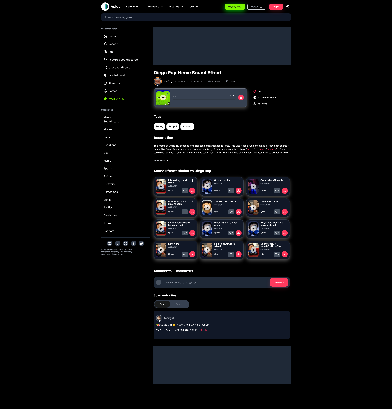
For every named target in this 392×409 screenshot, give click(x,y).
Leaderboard (116, 75)
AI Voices (114, 83)
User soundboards (120, 67)
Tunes (107, 223)
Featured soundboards (123, 59)
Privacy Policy (126, 252)
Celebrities (110, 215)
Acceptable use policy (110, 252)
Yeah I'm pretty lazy (225, 201)
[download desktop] (241, 97)
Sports (108, 168)
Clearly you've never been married (179, 223)
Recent (113, 44)
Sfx (106, 152)
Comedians (111, 192)
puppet (172, 126)
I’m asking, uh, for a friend (224, 245)
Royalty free (116, 98)
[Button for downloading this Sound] (192, 191)
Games (112, 91)
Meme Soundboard (111, 119)
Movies (108, 129)
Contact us (118, 254)
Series (107, 199)
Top (110, 52)
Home (112, 36)
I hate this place (269, 201)
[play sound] (163, 97)
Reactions (110, 145)
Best (162, 304)
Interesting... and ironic (177, 181)
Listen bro (173, 244)
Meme (107, 160)
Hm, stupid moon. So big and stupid (271, 223)
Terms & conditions (109, 249)
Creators (109, 184)
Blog (103, 254)
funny (159, 126)
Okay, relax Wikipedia (271, 180)
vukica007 (172, 186)
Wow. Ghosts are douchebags (177, 202)
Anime (108, 176)
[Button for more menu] (192, 180)
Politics (108, 207)
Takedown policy (125, 249)
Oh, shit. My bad (222, 180)
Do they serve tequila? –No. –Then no (271, 245)
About (109, 254)
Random (109, 231)
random (187, 126)
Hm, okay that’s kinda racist (226, 223)
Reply (204, 330)
